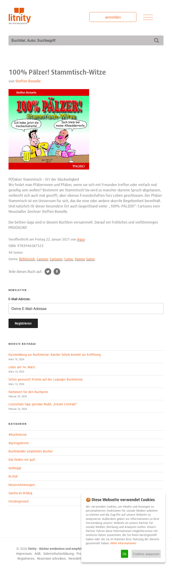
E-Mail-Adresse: (19, 299)
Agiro (81, 239)
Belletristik (27, 259)
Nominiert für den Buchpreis (28, 392)
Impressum (24, 553)
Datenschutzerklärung (58, 553)
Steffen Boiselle (28, 81)
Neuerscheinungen (22, 485)
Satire (90, 259)
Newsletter (76, 558)
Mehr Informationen (123, 543)
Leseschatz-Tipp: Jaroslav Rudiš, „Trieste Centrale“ (43, 404)
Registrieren (25, 558)
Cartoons (56, 259)
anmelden (113, 17)
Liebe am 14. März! (22, 367)
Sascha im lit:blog (20, 493)
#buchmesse (18, 434)
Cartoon (42, 259)
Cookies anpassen (146, 554)
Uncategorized (18, 501)
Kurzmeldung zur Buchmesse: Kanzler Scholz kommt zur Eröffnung (55, 354)
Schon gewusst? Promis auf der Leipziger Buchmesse (46, 379)
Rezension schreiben (51, 558)
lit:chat (13, 476)
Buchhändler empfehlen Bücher (31, 451)
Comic (68, 259)
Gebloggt (15, 468)
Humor (80, 259)
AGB (37, 553)
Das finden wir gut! (22, 459)
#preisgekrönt (19, 443)
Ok (125, 554)
